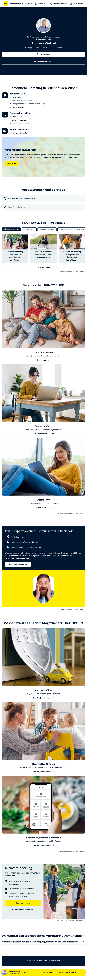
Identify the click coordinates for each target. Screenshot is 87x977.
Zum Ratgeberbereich (42, 698)
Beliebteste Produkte (11, 229)
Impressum (31, 961)
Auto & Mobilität (29, 229)
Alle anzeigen (45, 267)
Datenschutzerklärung (67, 157)
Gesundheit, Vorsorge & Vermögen (71, 229)
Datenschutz (42, 961)
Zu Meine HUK (42, 507)
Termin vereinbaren (45, 62)
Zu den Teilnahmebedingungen (18, 564)
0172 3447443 (21, 120)
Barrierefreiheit (54, 961)
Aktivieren (11, 163)
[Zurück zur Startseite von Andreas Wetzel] (6, 3)
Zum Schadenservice (42, 434)
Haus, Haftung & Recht (47, 229)
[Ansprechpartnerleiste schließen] (82, 972)
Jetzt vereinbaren (24, 124)
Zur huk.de (41, 360)
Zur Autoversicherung (21, 909)
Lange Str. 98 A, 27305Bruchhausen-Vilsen (44, 48)
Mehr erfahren (14, 260)
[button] (43, 267)
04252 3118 (45, 54)
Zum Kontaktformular (19, 133)
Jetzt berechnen (23, 903)
